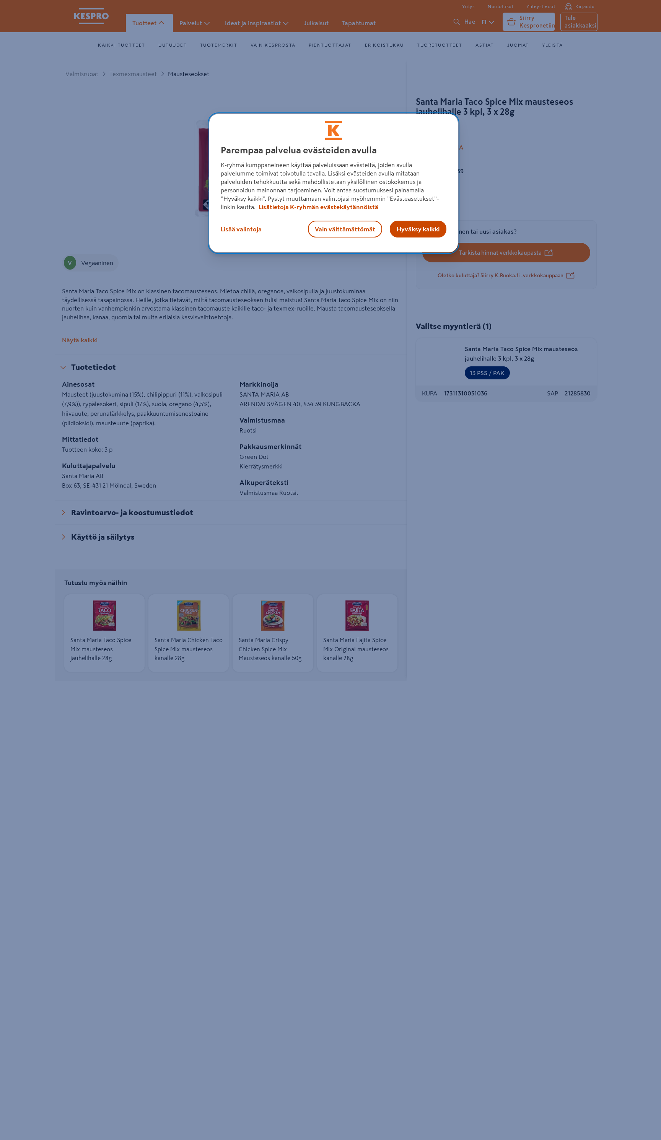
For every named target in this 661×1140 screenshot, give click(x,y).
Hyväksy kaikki (418, 229)
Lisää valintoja (241, 229)
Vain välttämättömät (345, 229)
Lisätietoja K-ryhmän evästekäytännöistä (317, 207)
